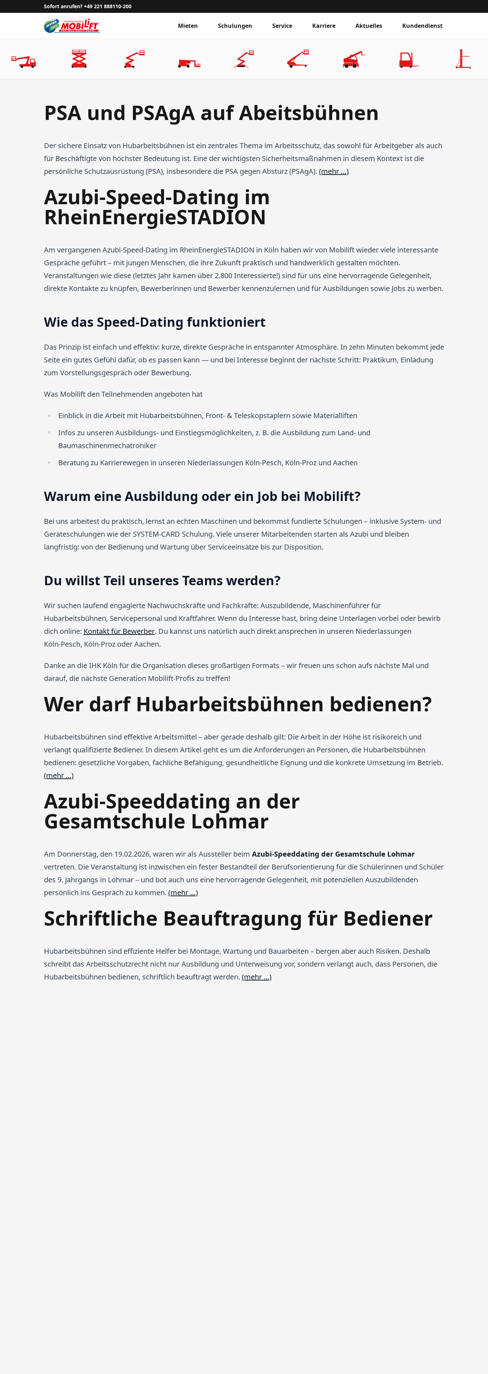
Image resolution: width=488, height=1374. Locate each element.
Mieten (188, 26)
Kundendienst (422, 26)
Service (282, 26)
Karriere (323, 26)
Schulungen (235, 26)
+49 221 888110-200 (107, 6)
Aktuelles (368, 26)
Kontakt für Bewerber (119, 631)
